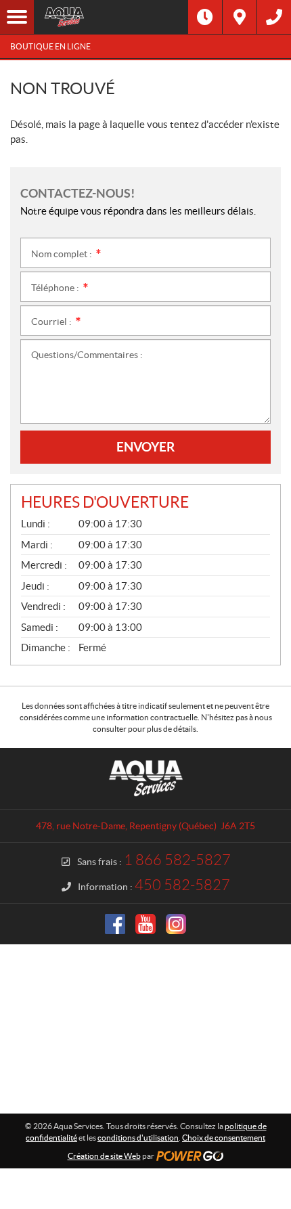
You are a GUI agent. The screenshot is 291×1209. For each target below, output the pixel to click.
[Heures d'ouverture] (205, 17)
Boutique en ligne (50, 46)
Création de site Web (104, 1155)
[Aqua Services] (111, 17)
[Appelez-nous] (274, 17)
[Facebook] (115, 924)
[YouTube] (145, 924)
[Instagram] (176, 924)
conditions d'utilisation (138, 1137)
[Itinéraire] (239, 17)
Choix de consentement (223, 1137)
